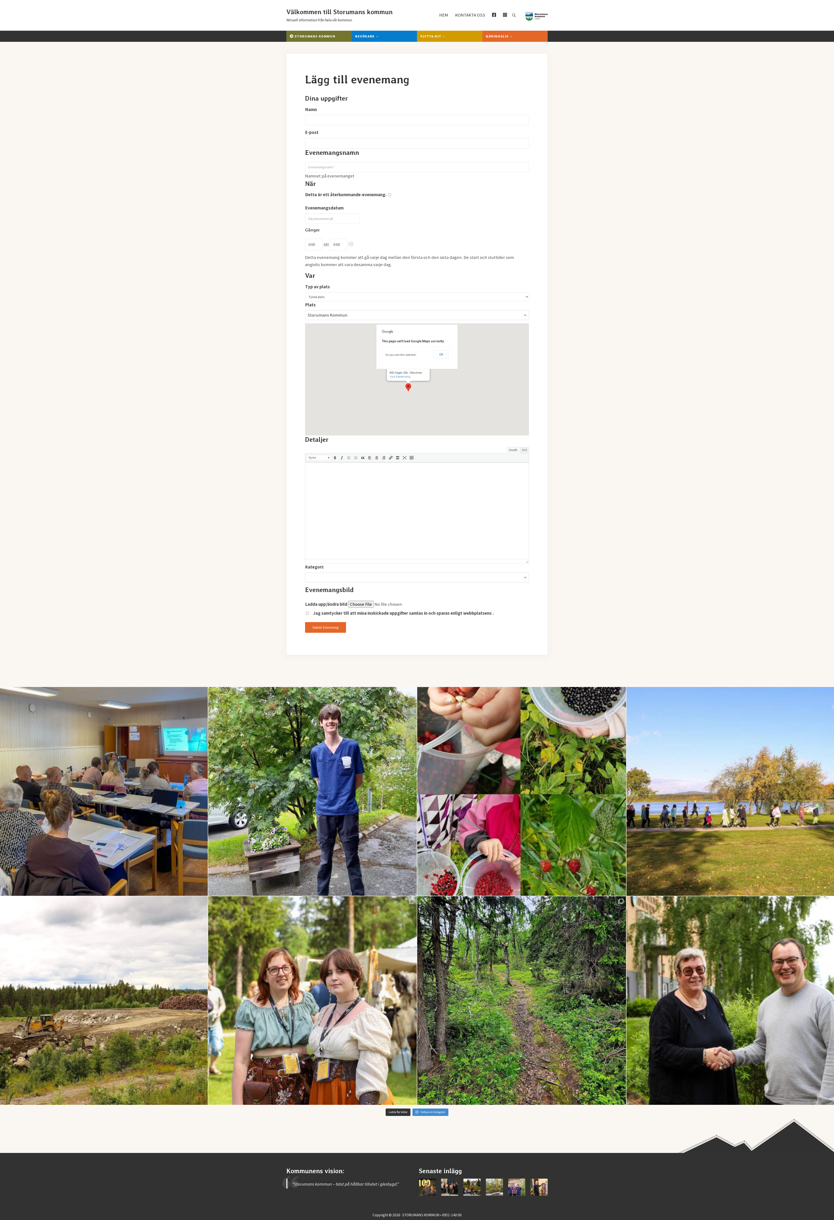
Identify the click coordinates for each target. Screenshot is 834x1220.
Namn (311, 109)
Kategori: (314, 567)
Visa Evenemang (400, 376)
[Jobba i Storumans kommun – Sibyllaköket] (539, 1187)
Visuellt (513, 450)
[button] (351, 244)
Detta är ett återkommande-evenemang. (346, 194)
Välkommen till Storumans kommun (339, 12)
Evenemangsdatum (324, 208)
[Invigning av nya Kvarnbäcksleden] (494, 1187)
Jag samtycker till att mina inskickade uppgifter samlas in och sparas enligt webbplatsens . (403, 613)
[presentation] (319, 457)
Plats (310, 305)
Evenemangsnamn (332, 152)
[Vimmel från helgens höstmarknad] (472, 1187)
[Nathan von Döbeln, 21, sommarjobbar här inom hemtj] (312, 791)
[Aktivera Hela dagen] (351, 244)
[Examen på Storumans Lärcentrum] (449, 1187)
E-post (312, 132)
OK (441, 354)
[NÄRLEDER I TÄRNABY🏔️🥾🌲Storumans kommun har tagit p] (521, 1000)
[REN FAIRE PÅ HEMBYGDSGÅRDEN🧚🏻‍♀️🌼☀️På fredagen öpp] (312, 1000)
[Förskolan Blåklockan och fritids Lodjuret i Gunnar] (521, 791)
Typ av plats (317, 287)
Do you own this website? (401, 354)
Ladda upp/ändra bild (326, 604)
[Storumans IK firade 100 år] (427, 1187)
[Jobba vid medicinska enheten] (516, 1187)
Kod (524, 450)
